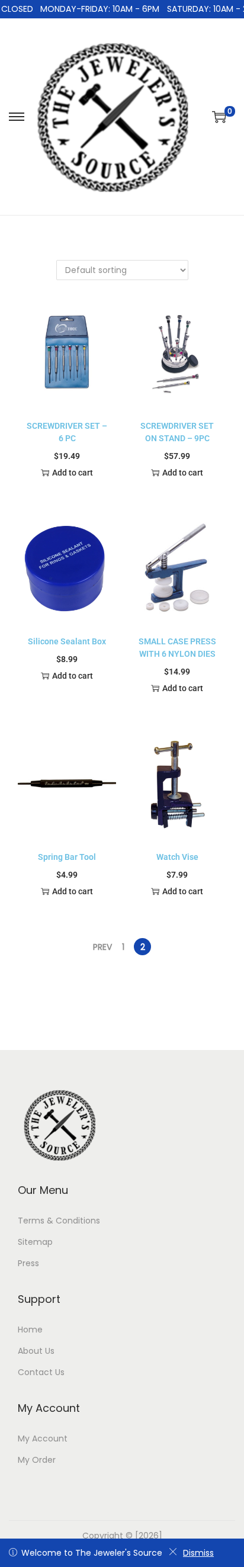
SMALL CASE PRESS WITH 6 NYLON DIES (177, 648)
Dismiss (198, 1553)
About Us (36, 1351)
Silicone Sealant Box (67, 641)
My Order (37, 1460)
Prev (102, 947)
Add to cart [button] (72, 472)
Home (30, 1329)
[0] (219, 117)
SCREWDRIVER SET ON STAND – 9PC (177, 432)
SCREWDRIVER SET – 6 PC (67, 432)
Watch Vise (177, 857)
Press (28, 1263)
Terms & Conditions (59, 1220)
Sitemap (35, 1242)
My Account (43, 1438)
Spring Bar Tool (67, 857)
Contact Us (41, 1372)
